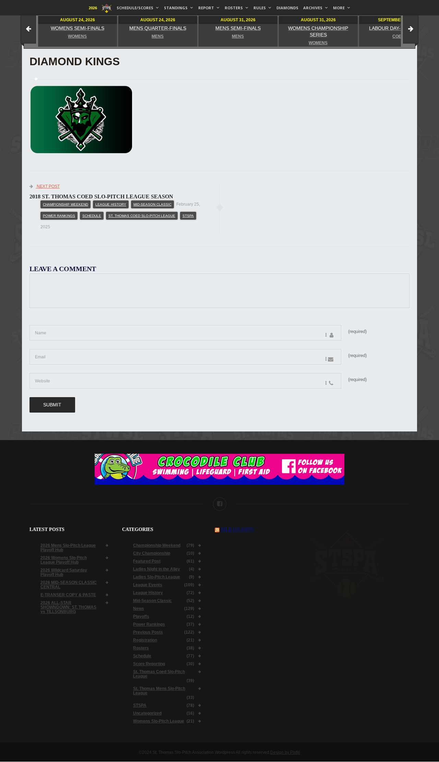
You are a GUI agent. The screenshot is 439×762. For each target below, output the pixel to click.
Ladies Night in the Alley (156, 569)
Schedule (91, 216)
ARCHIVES (312, 7)
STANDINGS (176, 7)
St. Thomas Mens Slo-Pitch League (159, 690)
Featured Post (147, 561)
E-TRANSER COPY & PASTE (68, 595)
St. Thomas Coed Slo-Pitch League (141, 216)
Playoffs (141, 616)
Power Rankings (59, 216)
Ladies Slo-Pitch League (156, 577)
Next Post (48, 186)
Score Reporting (149, 664)
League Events (147, 585)
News (138, 609)
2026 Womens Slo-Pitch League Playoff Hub (63, 560)
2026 (92, 7)
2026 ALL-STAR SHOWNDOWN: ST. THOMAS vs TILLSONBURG (68, 607)
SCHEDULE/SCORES (135, 7)
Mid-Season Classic (152, 204)
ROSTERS (234, 7)
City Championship (151, 553)
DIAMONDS (287, 7)
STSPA (188, 216)
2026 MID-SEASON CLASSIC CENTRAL (68, 584)
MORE (339, 7)
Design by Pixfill (285, 752)
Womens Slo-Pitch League (158, 721)
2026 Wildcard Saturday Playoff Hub (63, 572)
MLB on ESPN (237, 529)
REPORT (206, 7)
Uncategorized (147, 713)
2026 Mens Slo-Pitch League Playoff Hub (68, 547)
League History (110, 204)
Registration (145, 640)
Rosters (141, 648)
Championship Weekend (65, 204)
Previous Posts (148, 632)
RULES (259, 7)
